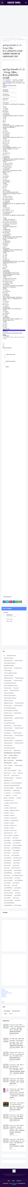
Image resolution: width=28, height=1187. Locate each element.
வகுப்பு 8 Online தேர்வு (8, 887)
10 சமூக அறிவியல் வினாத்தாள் (9, 663)
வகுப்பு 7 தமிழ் (14, 885)
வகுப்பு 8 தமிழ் (17, 892)
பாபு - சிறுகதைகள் (7, 792)
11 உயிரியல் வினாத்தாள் (19, 678)
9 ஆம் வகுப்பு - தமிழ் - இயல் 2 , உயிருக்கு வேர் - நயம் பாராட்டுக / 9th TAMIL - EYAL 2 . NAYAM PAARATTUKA (17, 1081)
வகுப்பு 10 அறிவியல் (7, 842)
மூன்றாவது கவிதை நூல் (8, 832)
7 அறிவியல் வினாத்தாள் (8, 728)
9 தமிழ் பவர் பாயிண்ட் (8, 750)
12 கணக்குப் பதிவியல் (8, 705)
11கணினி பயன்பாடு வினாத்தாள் (10, 695)
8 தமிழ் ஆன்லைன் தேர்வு (8, 740)
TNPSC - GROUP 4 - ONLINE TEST (10, 757)
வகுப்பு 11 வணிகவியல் (15, 855)
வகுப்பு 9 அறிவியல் (17, 895)
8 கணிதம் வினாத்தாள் (19, 735)
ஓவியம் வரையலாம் (7, 772)
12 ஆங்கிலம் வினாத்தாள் (8, 700)
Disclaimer (4, 994)
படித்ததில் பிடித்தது (16, 790)
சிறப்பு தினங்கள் (19, 777)
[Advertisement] (14, 20)
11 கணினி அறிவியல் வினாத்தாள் (10, 683)
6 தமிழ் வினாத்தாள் (7, 725)
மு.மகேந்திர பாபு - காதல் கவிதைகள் (10, 817)
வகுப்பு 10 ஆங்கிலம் (16, 842)
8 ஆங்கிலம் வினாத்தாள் (8, 735)
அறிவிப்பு (15, 762)
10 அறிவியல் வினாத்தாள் (11, 655)
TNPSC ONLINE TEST (10, 38)
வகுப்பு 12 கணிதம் (7, 865)
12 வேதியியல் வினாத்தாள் (8, 715)
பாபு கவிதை (15, 795)
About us (4, 995)
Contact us (4, 996)
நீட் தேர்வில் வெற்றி (7, 790)
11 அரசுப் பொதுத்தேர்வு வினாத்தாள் (10, 673)
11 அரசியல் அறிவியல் (8, 670)
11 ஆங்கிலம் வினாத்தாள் (8, 675)
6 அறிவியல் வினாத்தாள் (8, 718)
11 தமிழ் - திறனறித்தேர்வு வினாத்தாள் (11, 685)
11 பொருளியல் (16, 688)
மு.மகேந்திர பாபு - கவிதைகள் (9, 815)
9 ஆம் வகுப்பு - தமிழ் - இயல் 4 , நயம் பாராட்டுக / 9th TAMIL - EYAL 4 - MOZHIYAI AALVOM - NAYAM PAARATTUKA (17, 1117)
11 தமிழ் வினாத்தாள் (7, 688)
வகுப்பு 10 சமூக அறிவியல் (17, 845)
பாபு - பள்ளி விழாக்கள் (17, 792)
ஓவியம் (20, 770)
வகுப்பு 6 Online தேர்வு (8, 872)
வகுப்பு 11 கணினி (15, 852)
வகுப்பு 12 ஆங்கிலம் (16, 860)
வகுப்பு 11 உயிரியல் (7, 837)
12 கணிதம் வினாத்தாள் (18, 705)
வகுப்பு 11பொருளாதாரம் (17, 857)
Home (4, 38)
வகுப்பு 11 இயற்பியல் (16, 850)
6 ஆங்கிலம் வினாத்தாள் (19, 718)
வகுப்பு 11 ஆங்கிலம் (7, 850)
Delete (11, 621)
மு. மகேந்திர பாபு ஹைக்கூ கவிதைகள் (11, 802)
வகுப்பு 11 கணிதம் (7, 852)
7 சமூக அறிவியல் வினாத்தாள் (9, 730)
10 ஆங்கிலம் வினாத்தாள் (8, 658)
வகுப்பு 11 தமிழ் (6, 855)
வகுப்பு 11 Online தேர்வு (15, 847)
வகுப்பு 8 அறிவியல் (17, 887)
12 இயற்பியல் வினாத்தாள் (8, 703)
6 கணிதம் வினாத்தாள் (8, 720)
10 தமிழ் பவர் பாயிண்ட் (8, 668)
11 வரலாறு (6, 690)
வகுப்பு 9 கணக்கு (16, 897)
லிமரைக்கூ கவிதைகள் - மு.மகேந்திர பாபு (11, 835)
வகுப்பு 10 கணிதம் (7, 845)
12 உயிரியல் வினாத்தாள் (19, 703)
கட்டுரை (14, 772)
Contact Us (19, 1180)
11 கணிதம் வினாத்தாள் (18, 680)
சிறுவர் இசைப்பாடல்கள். (8, 780)
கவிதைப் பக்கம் (7, 775)
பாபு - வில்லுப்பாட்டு (7, 795)
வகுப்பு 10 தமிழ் (6, 847)
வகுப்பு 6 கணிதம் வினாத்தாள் (17, 875)
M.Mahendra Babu (8, 59)
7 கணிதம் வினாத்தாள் (17, 725)
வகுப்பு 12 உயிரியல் (16, 862)
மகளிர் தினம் (19, 797)
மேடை (16, 832)
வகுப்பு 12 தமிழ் (15, 837)
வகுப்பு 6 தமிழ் (17, 877)
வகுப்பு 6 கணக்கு (7, 875)
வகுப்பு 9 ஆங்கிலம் (7, 897)
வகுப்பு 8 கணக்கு (16, 890)
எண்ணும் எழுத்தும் (7, 767)
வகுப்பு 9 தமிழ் (17, 900)
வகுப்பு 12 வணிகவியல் (8, 870)
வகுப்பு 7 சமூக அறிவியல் (8, 880)
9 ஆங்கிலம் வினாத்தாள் (19, 742)
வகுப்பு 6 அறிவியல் (7, 840)
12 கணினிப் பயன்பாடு (8, 713)
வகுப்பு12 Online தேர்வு (8, 905)
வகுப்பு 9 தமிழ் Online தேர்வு (9, 902)
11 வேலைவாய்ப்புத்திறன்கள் (9, 693)
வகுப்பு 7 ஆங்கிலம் (16, 882)
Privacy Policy (5, 991)
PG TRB (5, 755)
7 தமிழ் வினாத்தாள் (7, 733)
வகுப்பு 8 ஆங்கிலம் (7, 890)
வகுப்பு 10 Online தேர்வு (17, 840)
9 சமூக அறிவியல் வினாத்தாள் (9, 747)
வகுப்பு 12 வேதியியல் (7, 860)
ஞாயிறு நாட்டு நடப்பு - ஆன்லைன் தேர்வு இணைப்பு (13, 782)
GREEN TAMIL (14, 2)
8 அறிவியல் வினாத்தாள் (17, 733)
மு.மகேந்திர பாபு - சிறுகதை (9, 822)
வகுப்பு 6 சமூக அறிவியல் (8, 877)
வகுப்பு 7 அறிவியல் (7, 882)
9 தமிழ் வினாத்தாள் (17, 750)
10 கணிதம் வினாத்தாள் (8, 660)
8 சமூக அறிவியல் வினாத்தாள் (9, 737)
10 (4, 655)
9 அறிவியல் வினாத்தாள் (8, 742)
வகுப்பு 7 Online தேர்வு (19, 880)
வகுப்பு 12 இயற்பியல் (7, 862)
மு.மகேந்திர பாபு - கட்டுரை (9, 812)
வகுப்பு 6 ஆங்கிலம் (17, 872)
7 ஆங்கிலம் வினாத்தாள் (19, 728)
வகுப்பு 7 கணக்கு (7, 885)
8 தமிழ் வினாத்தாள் (18, 740)
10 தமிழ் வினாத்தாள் (18, 668)
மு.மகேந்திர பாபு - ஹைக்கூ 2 (9, 827)
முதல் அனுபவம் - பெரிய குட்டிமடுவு (10, 830)
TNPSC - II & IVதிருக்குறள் (9, 760)
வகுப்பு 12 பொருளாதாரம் (15, 867)
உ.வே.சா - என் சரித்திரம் (8, 765)
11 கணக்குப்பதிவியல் (8, 680)
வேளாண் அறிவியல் (17, 905)
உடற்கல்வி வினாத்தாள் (19, 765)
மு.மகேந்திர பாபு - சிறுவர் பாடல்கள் (10, 825)
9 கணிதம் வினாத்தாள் (8, 745)
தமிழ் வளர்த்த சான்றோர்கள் (9, 787)
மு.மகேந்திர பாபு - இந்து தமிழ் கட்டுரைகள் (11, 810)
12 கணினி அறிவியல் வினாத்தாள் (10, 708)
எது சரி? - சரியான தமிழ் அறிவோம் (10, 770)
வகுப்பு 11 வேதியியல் (7, 857)
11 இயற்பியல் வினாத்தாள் (8, 678)
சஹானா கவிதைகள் (15, 775)
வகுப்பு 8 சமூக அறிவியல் (8, 892)
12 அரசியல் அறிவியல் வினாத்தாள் (10, 698)
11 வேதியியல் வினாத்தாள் (14, 690)
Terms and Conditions (7, 993)
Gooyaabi (14, 1184)
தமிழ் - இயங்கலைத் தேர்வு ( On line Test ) (12, 785)
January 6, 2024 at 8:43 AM (11, 616)
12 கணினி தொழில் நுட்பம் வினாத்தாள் (11, 710)
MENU (3, 1002)
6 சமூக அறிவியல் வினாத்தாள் (9, 723)
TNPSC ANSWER (19, 760)
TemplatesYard (14, 1183)
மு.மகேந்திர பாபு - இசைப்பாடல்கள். (10, 807)
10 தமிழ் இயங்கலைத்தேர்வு (9, 665)
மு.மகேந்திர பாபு (7, 805)
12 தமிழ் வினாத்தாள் (17, 713)
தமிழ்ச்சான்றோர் (19, 787)
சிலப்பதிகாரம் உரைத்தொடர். (9, 777)
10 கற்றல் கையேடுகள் (19, 660)
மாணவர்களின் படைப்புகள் (9, 800)
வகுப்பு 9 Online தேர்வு (8, 895)
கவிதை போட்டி (20, 772)
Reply (8, 621)
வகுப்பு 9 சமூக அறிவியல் (8, 900)
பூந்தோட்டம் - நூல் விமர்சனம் (9, 797)
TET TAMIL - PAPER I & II (13, 755)
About (13, 1180)
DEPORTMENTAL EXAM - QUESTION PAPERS (12, 752)
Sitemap (4, 990)
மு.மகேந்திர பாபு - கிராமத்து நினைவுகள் (11, 820)
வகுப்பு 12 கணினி (16, 865)
